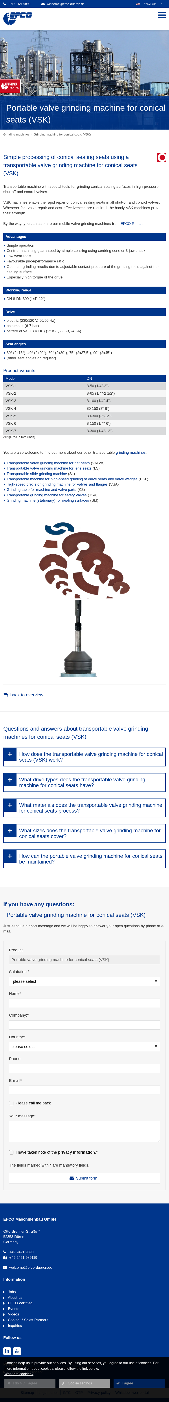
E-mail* (15, 1080)
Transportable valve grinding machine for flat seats (48, 463)
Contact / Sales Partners (27, 1320)
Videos (13, 1314)
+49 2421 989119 (23, 1258)
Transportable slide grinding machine (37, 474)
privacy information (76, 1152)
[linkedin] (7, 1351)
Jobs (11, 1292)
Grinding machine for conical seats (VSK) (62, 134)
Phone (14, 1059)
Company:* (19, 1015)
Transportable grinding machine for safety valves (47, 495)
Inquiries (14, 1326)
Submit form (86, 1178)
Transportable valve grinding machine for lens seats (49, 468)
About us (14, 1297)
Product (16, 950)
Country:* (17, 1037)
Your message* (22, 1116)
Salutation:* (19, 972)
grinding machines (131, 452)
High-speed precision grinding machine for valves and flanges (57, 484)
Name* (15, 993)
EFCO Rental (131, 224)
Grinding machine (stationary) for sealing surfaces (48, 500)
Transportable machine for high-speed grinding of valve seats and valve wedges (72, 479)
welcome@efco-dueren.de (65, 4)
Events (13, 1309)
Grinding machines (16, 134)
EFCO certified (19, 1303)
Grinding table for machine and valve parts (41, 490)
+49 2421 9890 (19, 4)
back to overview (26, 694)
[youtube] (17, 1351)
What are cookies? (18, 1374)
